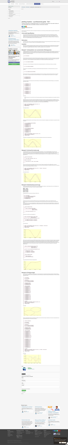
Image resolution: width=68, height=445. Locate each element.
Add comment (24, 390)
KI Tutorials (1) (10, 16)
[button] (57, 1)
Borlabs (39, 425)
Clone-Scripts (9, 433)
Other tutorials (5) (11, 15)
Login (53, 1)
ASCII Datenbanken (38, 406)
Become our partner (37, 436)
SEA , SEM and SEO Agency (19, 433)
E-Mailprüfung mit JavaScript (27, 406)
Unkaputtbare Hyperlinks (12, 30)
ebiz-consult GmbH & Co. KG (15, 442)
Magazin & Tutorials (11, 6)
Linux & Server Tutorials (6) (12, 14)
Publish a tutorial (14, 64)
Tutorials (9, 9)
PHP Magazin (10, 7)
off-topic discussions (28, 433)
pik (25, 426)
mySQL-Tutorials (54, 417)
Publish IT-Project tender (46, 434)
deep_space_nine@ (41, 412)
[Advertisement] (40, 14)
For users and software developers (47, 433)
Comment (23, 385)
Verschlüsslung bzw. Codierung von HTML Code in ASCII (13, 39)
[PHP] (10, 1)
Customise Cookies (64, 442)
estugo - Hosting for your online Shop (38, 432)
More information (62, 441)
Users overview (18, 434)
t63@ (52, 424)
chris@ (12, 35)
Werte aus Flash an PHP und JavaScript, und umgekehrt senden (40, 421)
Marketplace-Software (10, 434)
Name (22, 377)
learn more (14, 62)
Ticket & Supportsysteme (10, 435)
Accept (60, 442)
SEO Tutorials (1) (11, 13)
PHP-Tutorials (40, 413)
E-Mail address (24, 380)
